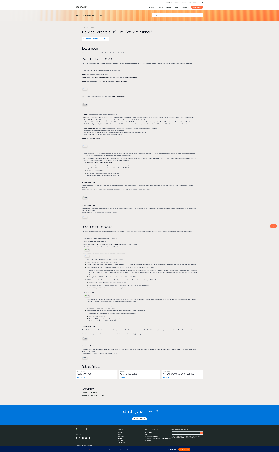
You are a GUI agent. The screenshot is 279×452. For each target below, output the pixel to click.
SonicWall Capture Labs (151, 436)
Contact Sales (197, 7)
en (198, 2)
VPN (102, 395)
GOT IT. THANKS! (184, 449)
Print (96, 38)
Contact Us (121, 440)
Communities (148, 432)
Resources (184, 2)
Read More (80, 377)
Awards (120, 438)
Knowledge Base (89, 15)
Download (88, 38)
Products (151, 7)
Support (177, 7)
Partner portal (169, 2)
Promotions (176, 2)
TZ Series (94, 392)
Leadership (121, 436)
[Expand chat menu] (273, 226)
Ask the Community (139, 418)
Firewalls (100, 15)
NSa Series (94, 395)
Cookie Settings (171, 449)
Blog (190, 2)
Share (104, 38)
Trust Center (121, 442)
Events (194, 2)
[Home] (81, 7)
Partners (168, 7)
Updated (86, 27)
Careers (120, 432)
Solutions (160, 7)
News (119, 434)
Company (185, 7)
